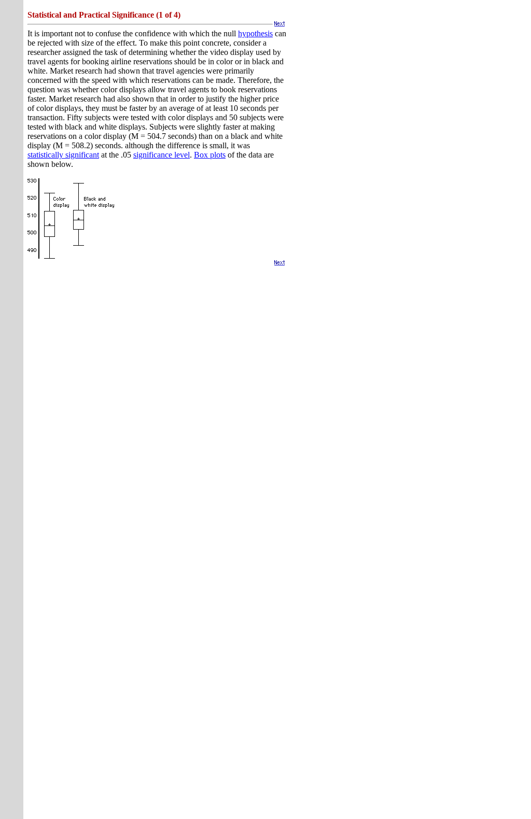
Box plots (210, 154)
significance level (161, 154)
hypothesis (255, 33)
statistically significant (63, 154)
